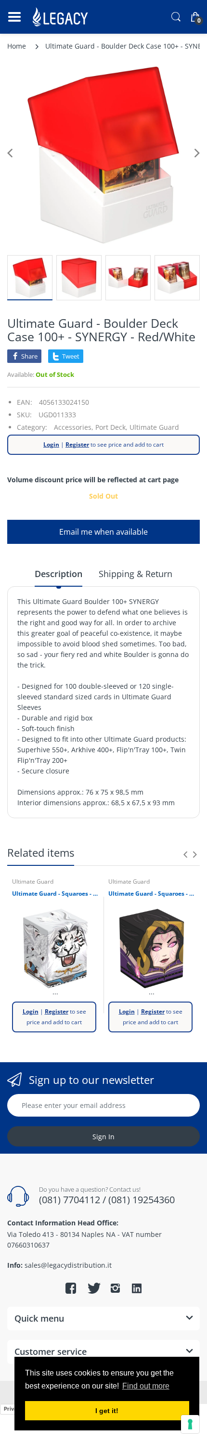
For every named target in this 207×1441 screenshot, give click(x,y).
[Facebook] (70, 1288)
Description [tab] (58, 573)
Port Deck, (111, 427)
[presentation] (185, 854)
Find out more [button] (145, 1386)
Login (51, 444)
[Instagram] (115, 1288)
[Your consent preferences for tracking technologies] (190, 1424)
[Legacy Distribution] (61, 16)
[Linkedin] (137, 1289)
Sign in (103, 1136)
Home (16, 46)
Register (77, 444)
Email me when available (103, 532)
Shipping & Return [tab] (135, 573)
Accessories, (73, 427)
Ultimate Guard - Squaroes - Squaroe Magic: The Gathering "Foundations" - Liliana (151, 894)
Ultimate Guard (154, 427)
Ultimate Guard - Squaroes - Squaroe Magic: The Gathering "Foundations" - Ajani (55, 894)
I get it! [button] (106, 1411)
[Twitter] (93, 1288)
